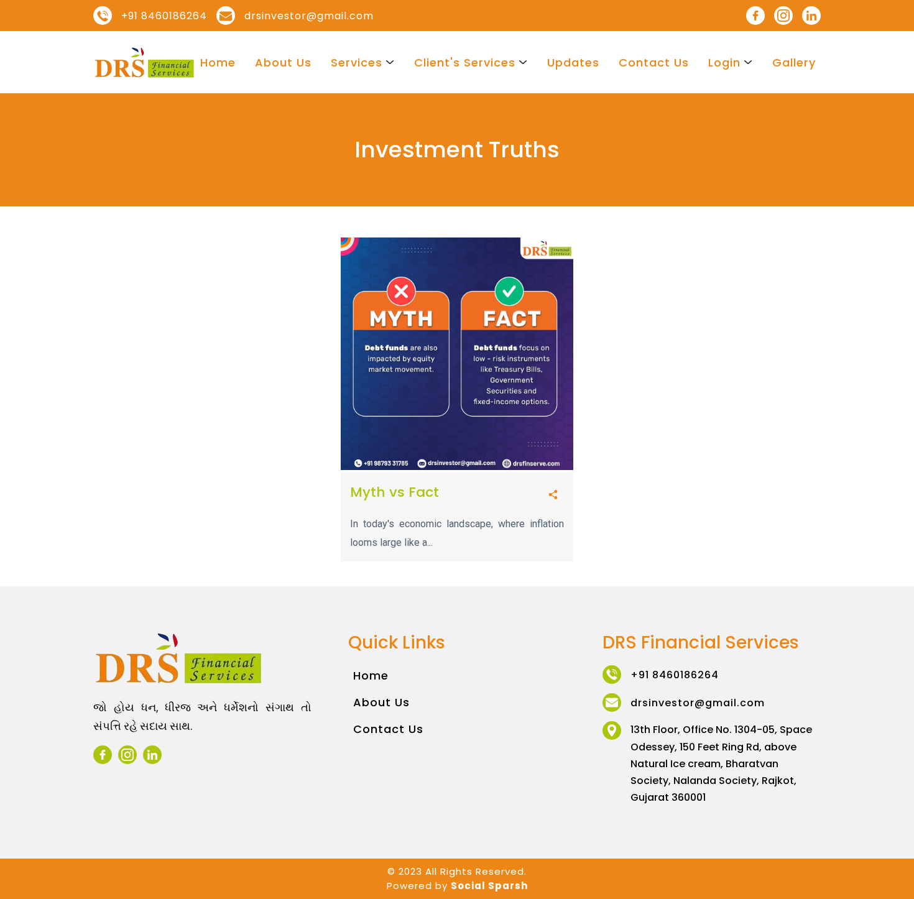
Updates (573, 62)
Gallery (794, 62)
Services (356, 62)
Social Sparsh (489, 885)
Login (724, 62)
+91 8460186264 (164, 16)
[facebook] (755, 15)
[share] (553, 495)
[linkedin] (811, 15)
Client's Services (464, 62)
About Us (283, 62)
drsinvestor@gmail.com (309, 16)
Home (218, 62)
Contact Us (654, 62)
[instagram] (783, 15)
